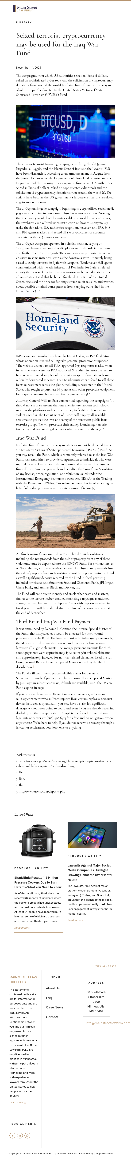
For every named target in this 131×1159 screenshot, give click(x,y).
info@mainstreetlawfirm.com (108, 1023)
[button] (110, 8)
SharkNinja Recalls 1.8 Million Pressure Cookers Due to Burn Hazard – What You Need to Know (38, 882)
